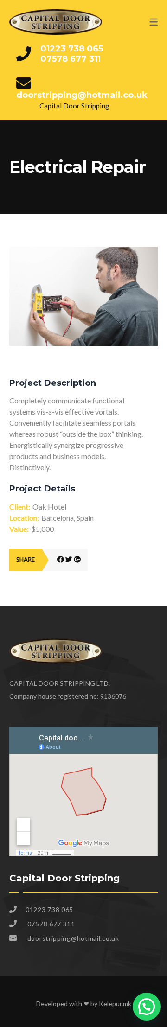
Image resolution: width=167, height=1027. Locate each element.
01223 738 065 (71, 49)
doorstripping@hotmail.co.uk (82, 95)
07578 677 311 (70, 59)
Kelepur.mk (115, 1004)
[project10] (83, 252)
